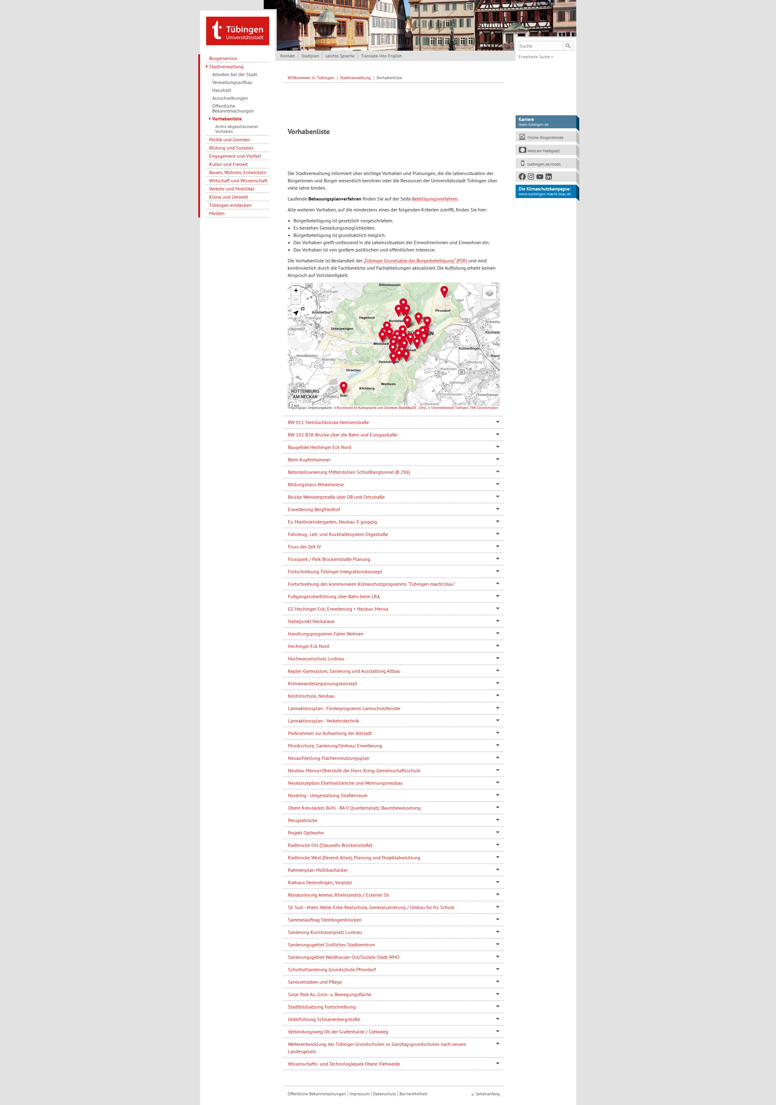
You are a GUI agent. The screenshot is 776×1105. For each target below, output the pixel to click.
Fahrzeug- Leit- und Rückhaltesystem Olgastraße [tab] (338, 534)
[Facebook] (523, 177)
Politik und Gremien (229, 139)
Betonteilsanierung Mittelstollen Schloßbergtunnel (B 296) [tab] (349, 472)
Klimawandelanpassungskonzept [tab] (322, 683)
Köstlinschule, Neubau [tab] (311, 696)
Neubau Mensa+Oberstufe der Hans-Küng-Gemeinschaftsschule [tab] (354, 770)
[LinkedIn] (549, 177)
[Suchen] (568, 46)
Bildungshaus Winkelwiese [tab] (316, 484)
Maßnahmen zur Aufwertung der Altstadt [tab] (330, 733)
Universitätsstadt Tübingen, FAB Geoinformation (464, 408)
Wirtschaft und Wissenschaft (238, 180)
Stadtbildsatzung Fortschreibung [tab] (322, 1007)
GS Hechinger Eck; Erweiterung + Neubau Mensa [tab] (338, 609)
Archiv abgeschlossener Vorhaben (236, 129)
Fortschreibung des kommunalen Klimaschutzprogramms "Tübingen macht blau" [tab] (371, 584)
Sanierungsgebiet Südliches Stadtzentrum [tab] (331, 945)
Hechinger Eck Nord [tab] (308, 646)
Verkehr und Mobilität (231, 189)
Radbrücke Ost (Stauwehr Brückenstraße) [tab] (330, 845)
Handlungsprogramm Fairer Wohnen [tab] (325, 634)
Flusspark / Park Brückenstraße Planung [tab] (329, 559)
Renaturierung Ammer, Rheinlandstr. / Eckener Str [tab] (338, 895)
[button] (382, 336)
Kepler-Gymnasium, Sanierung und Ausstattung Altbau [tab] (344, 671)
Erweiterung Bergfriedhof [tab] (314, 509)
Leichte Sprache (340, 56)
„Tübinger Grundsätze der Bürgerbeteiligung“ (409, 261)
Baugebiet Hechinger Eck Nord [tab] (319, 447)
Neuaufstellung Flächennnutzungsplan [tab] (329, 758)
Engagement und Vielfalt (235, 156)
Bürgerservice (223, 58)
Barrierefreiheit (413, 1094)
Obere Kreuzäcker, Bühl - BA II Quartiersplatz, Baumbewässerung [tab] (354, 808)
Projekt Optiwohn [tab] (306, 833)
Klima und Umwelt (228, 197)
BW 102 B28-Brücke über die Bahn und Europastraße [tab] (342, 435)
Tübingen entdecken (230, 205)
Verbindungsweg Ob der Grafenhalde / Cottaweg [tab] (338, 1032)
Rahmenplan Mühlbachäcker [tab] (318, 870)
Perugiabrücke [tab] (302, 820)
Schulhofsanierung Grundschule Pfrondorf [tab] (332, 969)
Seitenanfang (488, 1094)
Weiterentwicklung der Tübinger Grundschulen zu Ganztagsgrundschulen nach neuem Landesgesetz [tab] (377, 1047)
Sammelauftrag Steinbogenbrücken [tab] (325, 920)
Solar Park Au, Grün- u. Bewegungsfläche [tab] (329, 994)
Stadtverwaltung (226, 66)
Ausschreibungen (230, 98)
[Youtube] (540, 177)
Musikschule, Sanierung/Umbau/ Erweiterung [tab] (335, 746)
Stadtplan (310, 56)
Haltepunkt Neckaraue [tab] (311, 621)
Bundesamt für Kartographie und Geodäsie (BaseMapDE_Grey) (381, 408)
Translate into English (381, 56)
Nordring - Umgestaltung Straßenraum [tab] (327, 795)
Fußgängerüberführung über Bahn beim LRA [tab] (334, 596)
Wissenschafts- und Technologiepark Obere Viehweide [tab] (344, 1064)
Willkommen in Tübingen (312, 77)
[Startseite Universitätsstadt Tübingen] (237, 30)
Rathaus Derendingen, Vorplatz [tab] (320, 882)
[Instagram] (531, 177)
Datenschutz (384, 1094)
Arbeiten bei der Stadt (234, 74)
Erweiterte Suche (536, 56)
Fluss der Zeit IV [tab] (304, 547)
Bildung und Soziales (231, 148)
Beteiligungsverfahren (435, 199)
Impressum (360, 1094)
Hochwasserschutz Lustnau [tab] (316, 658)
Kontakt (287, 56)
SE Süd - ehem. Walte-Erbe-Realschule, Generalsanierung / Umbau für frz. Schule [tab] (371, 907)
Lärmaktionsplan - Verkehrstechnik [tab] (323, 721)
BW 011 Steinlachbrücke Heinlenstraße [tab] (328, 422)
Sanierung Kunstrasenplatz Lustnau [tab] (325, 932)
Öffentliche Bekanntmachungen (233, 108)
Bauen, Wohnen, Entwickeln (237, 172)
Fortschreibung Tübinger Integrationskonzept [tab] (335, 571)
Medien (217, 213)
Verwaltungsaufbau (232, 82)
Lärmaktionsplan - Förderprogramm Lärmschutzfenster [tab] (344, 708)
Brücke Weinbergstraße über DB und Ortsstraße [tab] (336, 497)
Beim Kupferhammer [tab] (309, 459)
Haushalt (221, 90)
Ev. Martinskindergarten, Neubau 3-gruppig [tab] (332, 522)
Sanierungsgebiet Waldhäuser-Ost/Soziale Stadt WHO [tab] (344, 957)
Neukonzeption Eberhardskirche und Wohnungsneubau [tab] (345, 783)
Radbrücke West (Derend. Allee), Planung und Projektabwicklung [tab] (354, 857)
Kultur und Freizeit (228, 164)
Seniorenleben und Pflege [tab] (315, 982)
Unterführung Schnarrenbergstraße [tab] (324, 1019)
